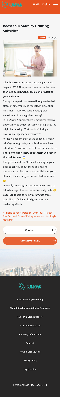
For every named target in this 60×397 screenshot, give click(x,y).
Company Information (30, 334)
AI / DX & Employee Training (30, 299)
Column (42, 37)
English (46, 4)
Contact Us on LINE (30, 240)
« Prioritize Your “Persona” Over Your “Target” (28, 212)
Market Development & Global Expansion (30, 307)
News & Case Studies (30, 351)
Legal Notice (30, 369)
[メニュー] (55, 4)
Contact (30, 230)
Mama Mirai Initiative (30, 325)
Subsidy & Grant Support (30, 316)
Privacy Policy (30, 360)
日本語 (36, 4)
